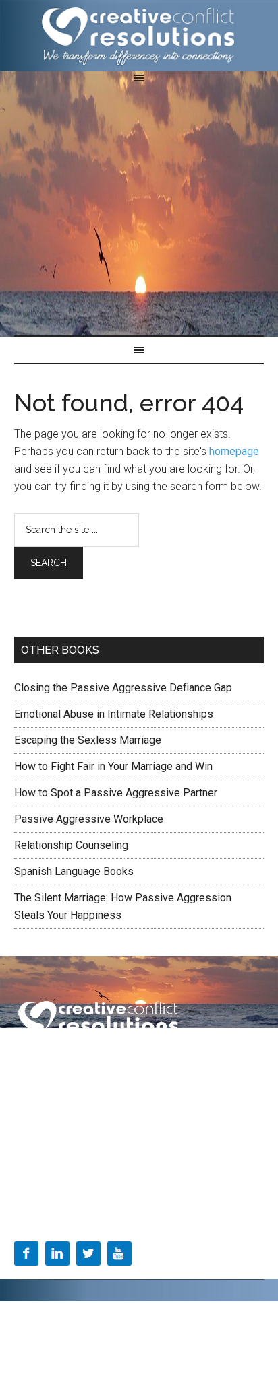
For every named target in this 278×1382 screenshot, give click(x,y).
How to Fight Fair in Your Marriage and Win (113, 766)
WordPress (150, 1329)
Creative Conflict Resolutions (139, 35)
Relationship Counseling (71, 845)
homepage (234, 451)
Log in (195, 1329)
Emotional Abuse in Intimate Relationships (113, 713)
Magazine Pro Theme (157, 1314)
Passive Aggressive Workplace (88, 819)
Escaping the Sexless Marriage (87, 740)
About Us (33, 1120)
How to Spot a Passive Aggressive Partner (115, 792)
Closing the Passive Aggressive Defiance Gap (123, 687)
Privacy (128, 1062)
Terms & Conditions (56, 1062)
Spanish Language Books (74, 871)
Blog (24, 1149)
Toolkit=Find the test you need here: (88, 1177)
